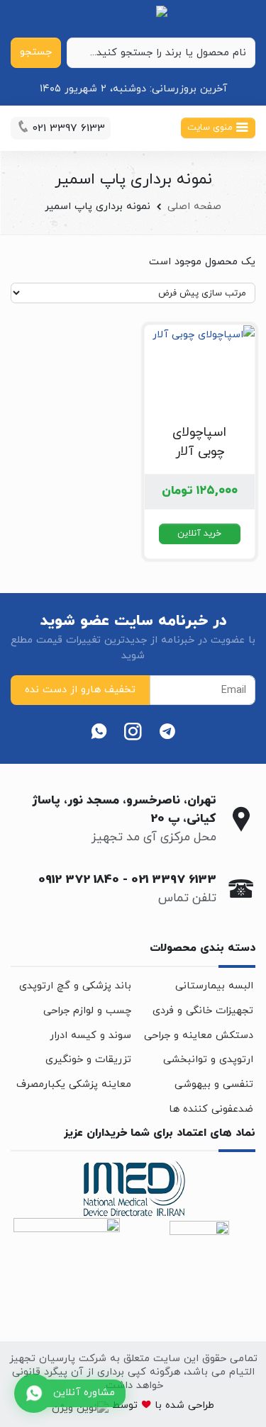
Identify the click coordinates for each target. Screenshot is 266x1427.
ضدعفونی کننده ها (211, 1109)
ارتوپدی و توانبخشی (208, 1059)
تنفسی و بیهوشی (213, 1084)
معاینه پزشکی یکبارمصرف (73, 1084)
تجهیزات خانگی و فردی (203, 1010)
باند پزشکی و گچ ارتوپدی (75, 985)
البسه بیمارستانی (214, 985)
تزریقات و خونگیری (88, 1059)
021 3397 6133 (173, 880)
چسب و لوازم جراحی (87, 1010)
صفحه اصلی (194, 206)
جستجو (36, 52)
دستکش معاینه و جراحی (198, 1035)
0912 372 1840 (78, 880)
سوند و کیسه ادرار (90, 1035)
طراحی (199, 1405)
